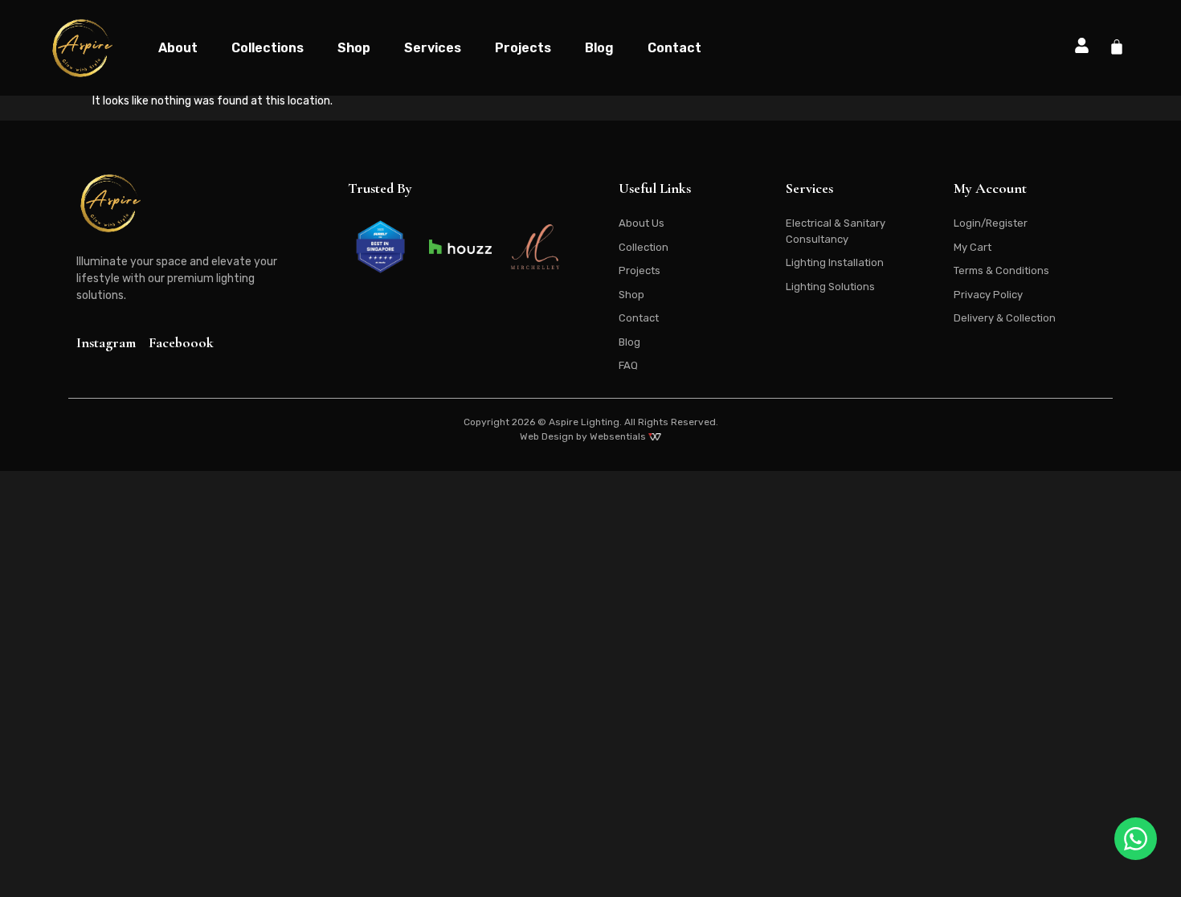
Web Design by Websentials (584, 436)
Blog (599, 47)
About (178, 47)
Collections (267, 47)
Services (432, 47)
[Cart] (1117, 47)
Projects (523, 47)
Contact (674, 47)
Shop (353, 47)
